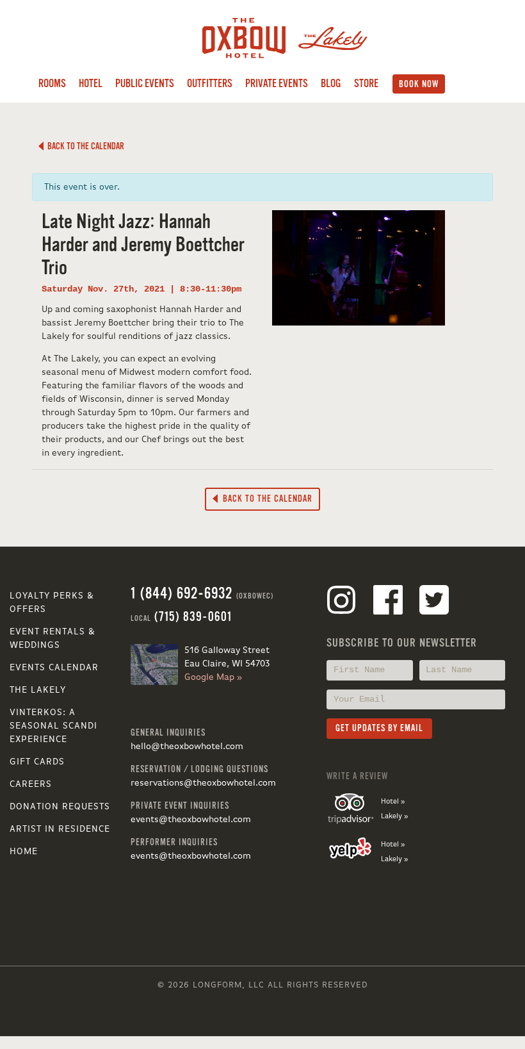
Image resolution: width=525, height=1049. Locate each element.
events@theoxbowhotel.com (191, 819)
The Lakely (38, 690)
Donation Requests (60, 806)
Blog (331, 84)
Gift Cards (37, 761)
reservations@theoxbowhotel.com (203, 783)
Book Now (419, 84)
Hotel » (393, 801)
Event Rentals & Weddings (52, 638)
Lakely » (394, 816)
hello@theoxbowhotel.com (187, 746)
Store (366, 84)
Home (24, 851)
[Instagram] (341, 602)
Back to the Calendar (84, 146)
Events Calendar (54, 667)
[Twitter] (434, 602)
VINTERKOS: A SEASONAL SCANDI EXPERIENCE (53, 726)
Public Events (144, 84)
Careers (31, 784)
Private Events (276, 84)
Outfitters (209, 84)
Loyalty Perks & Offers (52, 602)
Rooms (52, 84)
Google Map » (213, 677)
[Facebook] (388, 602)
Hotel (90, 84)
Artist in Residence (60, 829)
